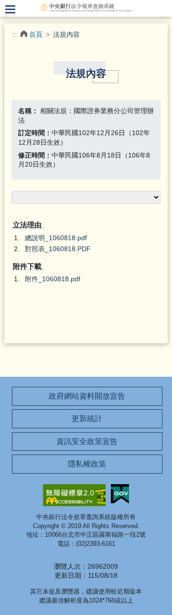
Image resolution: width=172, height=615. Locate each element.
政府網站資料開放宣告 (87, 396)
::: (14, 34)
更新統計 (87, 418)
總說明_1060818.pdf (56, 238)
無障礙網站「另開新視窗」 (74, 495)
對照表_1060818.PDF (58, 249)
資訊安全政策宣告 (87, 441)
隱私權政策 (87, 464)
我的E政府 (120, 493)
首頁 (36, 34)
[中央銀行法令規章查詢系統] (86, 7)
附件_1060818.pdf (52, 279)
